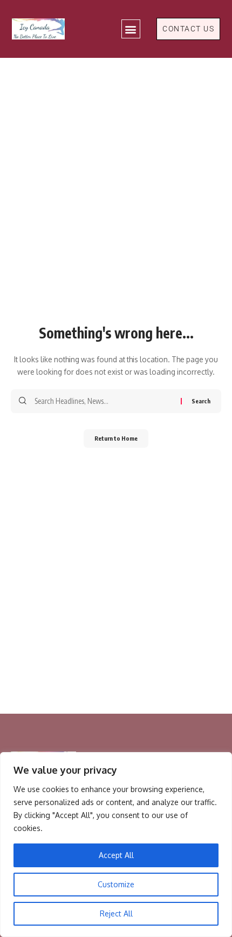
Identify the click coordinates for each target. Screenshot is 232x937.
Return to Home (116, 438)
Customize (116, 884)
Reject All (116, 913)
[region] (116, 844)
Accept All (116, 855)
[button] (130, 28)
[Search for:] (103, 401)
